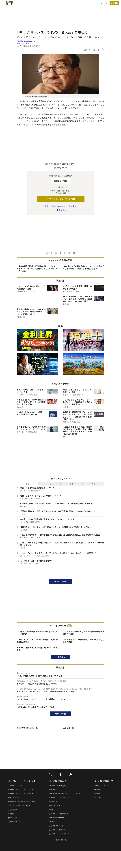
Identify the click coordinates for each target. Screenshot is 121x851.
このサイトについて (15, 785)
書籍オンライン (54, 801)
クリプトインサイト (56, 826)
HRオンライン (54, 822)
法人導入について (14, 822)
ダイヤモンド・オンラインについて (21, 781)
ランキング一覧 (60, 581)
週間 (71, 484)
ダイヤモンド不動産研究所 (58, 813)
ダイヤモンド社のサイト (58, 781)
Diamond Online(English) (58, 785)
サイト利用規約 (13, 797)
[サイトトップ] (9, 3)
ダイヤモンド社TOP (101, 785)
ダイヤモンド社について (103, 781)
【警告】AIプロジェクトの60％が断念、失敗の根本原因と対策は (37, 640)
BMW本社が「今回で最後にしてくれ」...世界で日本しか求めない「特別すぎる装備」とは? (83, 267)
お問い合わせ (13, 818)
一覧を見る (60, 656)
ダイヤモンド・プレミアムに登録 (60, 199)
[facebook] (60, 774)
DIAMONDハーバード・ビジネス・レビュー (64, 793)
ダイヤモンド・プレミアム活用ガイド (21, 793)
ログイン (104, 3)
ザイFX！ (52, 809)
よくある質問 (13, 809)
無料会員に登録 (60, 181)
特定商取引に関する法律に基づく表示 (21, 801)
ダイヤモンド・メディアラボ (59, 834)
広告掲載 (11, 813)
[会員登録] (114, 3)
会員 (93, 484)
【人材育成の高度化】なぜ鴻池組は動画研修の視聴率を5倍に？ (83, 632)
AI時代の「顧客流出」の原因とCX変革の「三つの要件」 (37, 648)
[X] (50, 774)
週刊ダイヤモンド (55, 789)
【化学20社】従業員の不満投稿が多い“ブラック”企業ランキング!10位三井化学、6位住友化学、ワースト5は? (37, 268)
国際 (18, 43)
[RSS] (71, 774)
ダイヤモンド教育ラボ (57, 830)
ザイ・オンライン (55, 805)
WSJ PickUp (26, 43)
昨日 (49, 484)
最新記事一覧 (60, 713)
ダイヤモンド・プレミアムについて (20, 789)
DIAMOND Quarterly (56, 818)
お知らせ (97, 797)
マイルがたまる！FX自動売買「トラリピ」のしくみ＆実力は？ (83, 640)
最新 (28, 484)
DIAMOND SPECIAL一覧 (27, 727)
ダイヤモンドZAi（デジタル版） (60, 797)
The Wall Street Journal (26, 41)
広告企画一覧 (68, 727)
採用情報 (97, 793)
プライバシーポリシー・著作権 (19, 805)
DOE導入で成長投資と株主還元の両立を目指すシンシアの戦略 (37, 632)
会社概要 (97, 789)
